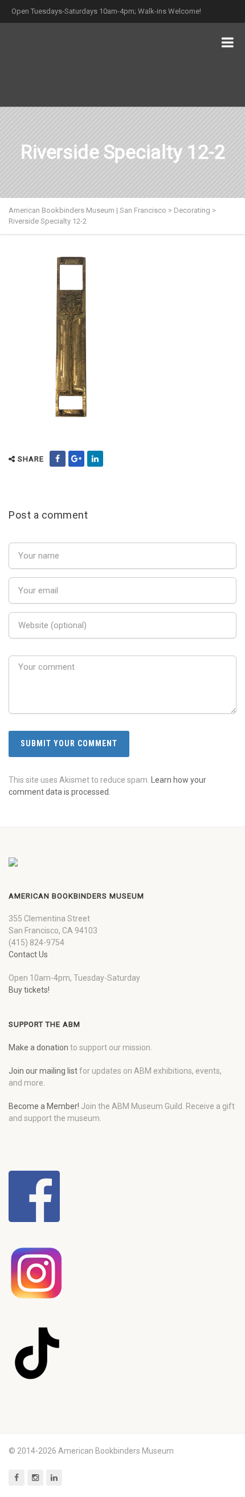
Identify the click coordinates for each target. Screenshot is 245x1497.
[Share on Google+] (76, 459)
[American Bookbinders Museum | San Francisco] (68, 65)
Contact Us (28, 954)
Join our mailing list (43, 1070)
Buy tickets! (29, 989)
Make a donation (38, 1047)
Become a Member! (44, 1106)
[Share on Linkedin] (95, 459)
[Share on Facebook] (58, 459)
